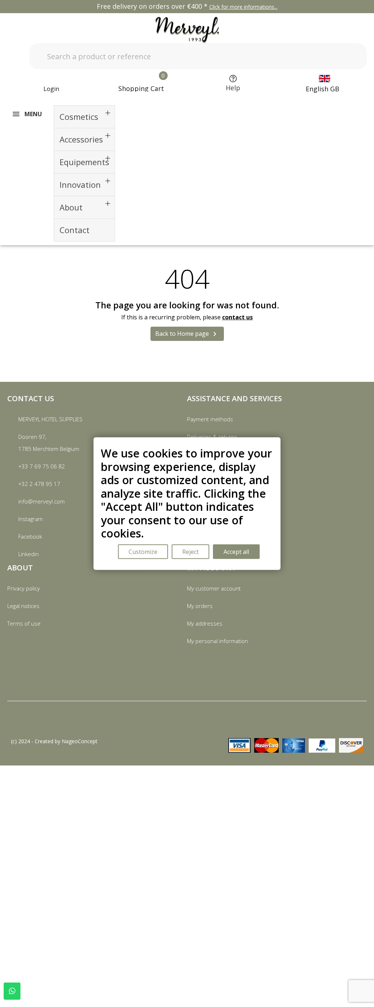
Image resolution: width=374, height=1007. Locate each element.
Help (233, 87)
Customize (143, 551)
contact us (237, 317)
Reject (190, 551)
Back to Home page (187, 334)
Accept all (236, 551)
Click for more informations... (243, 6)
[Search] (346, 56)
